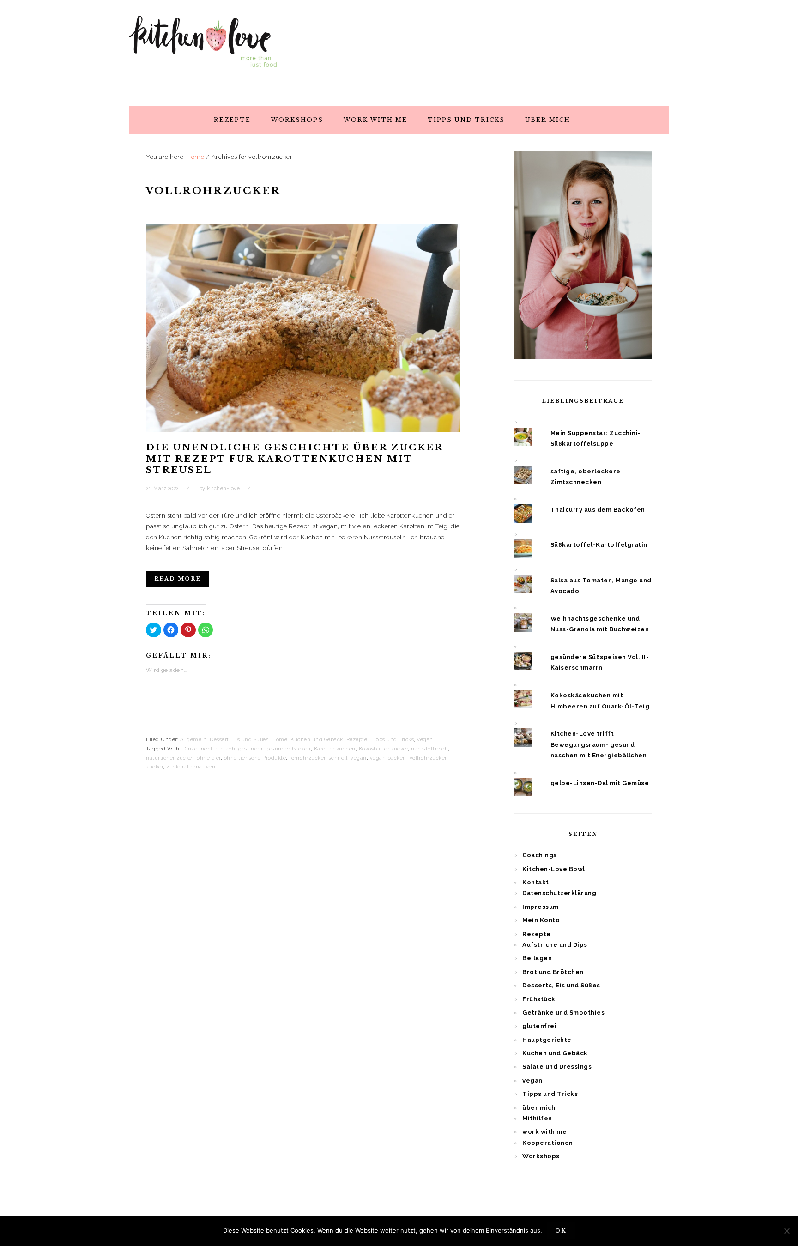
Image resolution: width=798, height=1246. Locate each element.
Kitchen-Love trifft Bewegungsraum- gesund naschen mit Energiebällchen (598, 744)
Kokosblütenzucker (383, 749)
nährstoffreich (429, 749)
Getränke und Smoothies (563, 1012)
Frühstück (539, 999)
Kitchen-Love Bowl (553, 868)
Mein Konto (541, 920)
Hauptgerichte (547, 1039)
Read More (177, 578)
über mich (539, 1107)
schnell (338, 758)
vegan (425, 740)
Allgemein (193, 740)
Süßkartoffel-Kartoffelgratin (598, 544)
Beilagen (537, 958)
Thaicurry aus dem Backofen (597, 509)
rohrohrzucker (307, 758)
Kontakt (535, 882)
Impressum (540, 906)
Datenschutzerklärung (559, 892)
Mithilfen (537, 1118)
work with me (544, 1131)
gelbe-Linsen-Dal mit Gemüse (599, 783)
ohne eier (209, 758)
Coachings (539, 855)
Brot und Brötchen (553, 971)
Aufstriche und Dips (554, 944)
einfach (226, 749)
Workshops (541, 1156)
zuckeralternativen (190, 767)
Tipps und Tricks (392, 740)
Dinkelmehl (197, 749)
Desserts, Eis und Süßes (561, 985)
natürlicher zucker (169, 758)
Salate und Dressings (557, 1066)
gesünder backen (288, 749)
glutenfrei (539, 1025)
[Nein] (786, 1230)
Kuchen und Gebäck (316, 740)
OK (561, 1231)
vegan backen (388, 758)
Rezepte (357, 740)
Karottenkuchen (335, 749)
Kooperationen (547, 1142)
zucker (154, 767)
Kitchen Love (203, 50)
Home (279, 740)
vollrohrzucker (428, 758)
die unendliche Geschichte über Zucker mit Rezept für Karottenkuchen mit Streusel (294, 458)
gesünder (250, 749)
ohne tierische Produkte (255, 758)
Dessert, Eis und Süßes (239, 740)
